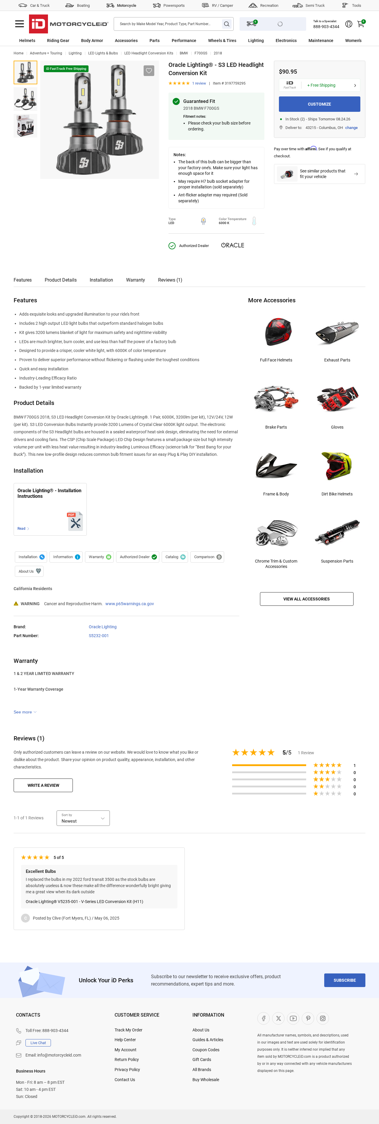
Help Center (125, 1039)
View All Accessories (306, 599)
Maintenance (321, 40)
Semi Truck (315, 5)
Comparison (207, 557)
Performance (184, 40)
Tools (356, 5)
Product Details (61, 280)
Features (23, 280)
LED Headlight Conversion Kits (148, 53)
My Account (125, 1049)
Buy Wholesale (205, 1079)
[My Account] (349, 24)
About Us (200, 1030)
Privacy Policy (127, 1069)
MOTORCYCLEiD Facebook (263, 1018)
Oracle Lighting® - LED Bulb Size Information (66, 557)
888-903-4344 (326, 26)
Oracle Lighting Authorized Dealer (137, 557)
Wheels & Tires (222, 40)
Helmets (27, 40)
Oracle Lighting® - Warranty (99, 557)
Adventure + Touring (46, 53)
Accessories (126, 40)
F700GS (201, 53)
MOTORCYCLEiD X (278, 1018)
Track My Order (128, 1030)
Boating (83, 5)
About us (29, 571)
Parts (155, 40)
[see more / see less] (25, 712)
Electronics (286, 40)
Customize (319, 104)
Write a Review (43, 785)
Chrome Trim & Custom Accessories (276, 564)
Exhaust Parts (337, 360)
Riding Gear (58, 40)
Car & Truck (40, 5)
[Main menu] (19, 24)
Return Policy (127, 1059)
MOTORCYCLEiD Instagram (323, 1018)
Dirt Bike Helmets (337, 494)
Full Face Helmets (276, 360)
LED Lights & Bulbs (103, 53)
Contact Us (125, 1079)
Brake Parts (276, 427)
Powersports (174, 5)
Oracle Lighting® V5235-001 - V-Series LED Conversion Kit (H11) (84, 901)
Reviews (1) (170, 280)
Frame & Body (276, 494)
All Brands (201, 1069)
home (18, 53)
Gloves (337, 427)
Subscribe (345, 980)
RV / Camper (222, 5)
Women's (353, 40)
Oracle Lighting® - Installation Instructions (49, 493)
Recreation (269, 5)
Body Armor (92, 40)
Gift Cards (201, 1059)
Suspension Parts (337, 561)
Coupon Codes (205, 1049)
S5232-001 (99, 635)
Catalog (175, 557)
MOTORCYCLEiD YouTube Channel (293, 1018)
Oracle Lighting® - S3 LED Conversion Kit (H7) (25, 72)
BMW (184, 53)
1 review (199, 83)
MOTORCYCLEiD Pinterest (308, 1018)
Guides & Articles (207, 1039)
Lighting (256, 40)
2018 (218, 53)
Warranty (135, 280)
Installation (101, 280)
